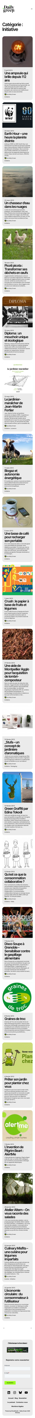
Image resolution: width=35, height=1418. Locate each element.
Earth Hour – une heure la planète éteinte (15, 137)
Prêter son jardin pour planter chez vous (16, 1082)
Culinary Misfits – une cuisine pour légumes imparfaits (16, 1253)
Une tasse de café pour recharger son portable (16, 537)
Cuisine (6, 1279)
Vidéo (12, 901)
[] (17, 1343)
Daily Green (12, 94)
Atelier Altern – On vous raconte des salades (16, 1213)
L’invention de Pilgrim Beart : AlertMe (13, 1150)
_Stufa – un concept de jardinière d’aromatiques (14, 747)
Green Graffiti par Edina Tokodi (16, 810)
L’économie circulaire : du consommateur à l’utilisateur (16, 1296)
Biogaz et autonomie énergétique (12, 474)
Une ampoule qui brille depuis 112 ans (16, 76)
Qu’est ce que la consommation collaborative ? (15, 878)
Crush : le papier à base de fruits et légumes (16, 604)
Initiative (7, 97)
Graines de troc (14, 1019)
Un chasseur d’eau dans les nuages (17, 204)
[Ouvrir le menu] (32, 9)
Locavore (13, 428)
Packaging (14, 766)
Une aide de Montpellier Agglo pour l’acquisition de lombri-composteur (16, 673)
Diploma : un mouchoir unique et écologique (16, 336)
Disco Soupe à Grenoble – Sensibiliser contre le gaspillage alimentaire (17, 951)
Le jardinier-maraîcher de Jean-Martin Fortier (13, 404)
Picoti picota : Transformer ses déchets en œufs (16, 269)
